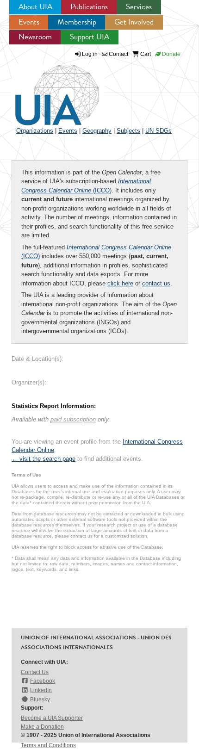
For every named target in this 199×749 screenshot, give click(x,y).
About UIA (35, 6)
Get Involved (134, 22)
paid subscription (73, 419)
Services (139, 6)
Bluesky (40, 699)
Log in (90, 54)
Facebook (42, 681)
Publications (89, 6)
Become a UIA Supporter (52, 718)
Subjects (128, 130)
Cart (145, 54)
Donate (170, 54)
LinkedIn (41, 690)
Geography (97, 130)
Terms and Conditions (48, 745)
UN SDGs (158, 130)
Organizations (34, 130)
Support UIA (89, 37)
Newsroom (35, 37)
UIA (46, 89)
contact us (156, 283)
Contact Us (35, 672)
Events (29, 22)
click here (120, 283)
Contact (117, 54)
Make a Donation (42, 727)
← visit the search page (43, 458)
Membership (76, 22)
